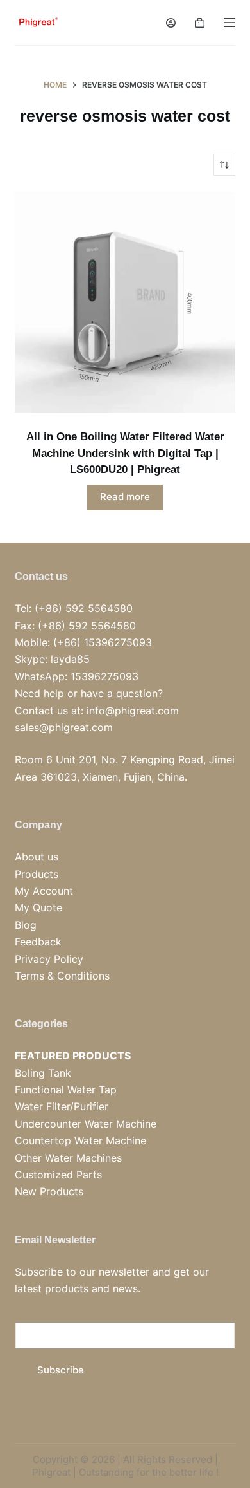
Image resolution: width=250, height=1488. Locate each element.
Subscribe (60, 1370)
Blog (26, 924)
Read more (125, 496)
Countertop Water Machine (80, 1140)
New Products (49, 1191)
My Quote (38, 907)
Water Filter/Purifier (61, 1106)
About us (36, 856)
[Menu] (229, 22)
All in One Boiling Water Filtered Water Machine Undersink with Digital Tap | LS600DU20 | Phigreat (125, 453)
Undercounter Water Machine (85, 1123)
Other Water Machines (68, 1157)
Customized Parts (58, 1174)
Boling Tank (43, 1072)
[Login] (171, 23)
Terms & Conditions (62, 975)
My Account (44, 890)
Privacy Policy (49, 959)
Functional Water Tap (66, 1089)
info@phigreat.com (133, 710)
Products (36, 874)
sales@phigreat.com (64, 727)
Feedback (38, 941)
